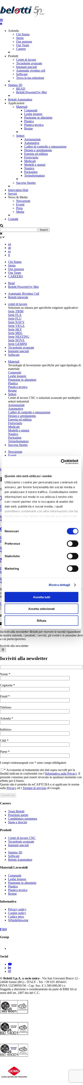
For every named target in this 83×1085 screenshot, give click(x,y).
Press (19, 208)
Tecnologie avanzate (29, 63)
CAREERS (15, 276)
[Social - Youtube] (10, 964)
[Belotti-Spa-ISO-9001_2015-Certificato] (14, 1014)
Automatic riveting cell (30, 70)
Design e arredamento (38, 150)
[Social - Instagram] (9, 971)
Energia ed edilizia (36, 153)
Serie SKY (15, 329)
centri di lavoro (17, 304)
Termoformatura (34, 175)
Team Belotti (16, 811)
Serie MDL (15, 333)
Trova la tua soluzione (30, 77)
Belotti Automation (20, 99)
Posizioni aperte (18, 815)
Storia (20, 38)
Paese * (5, 751)
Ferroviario (31, 157)
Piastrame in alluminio (38, 117)
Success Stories (26, 182)
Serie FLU (15, 318)
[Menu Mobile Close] (1, 24)
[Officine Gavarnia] (20, 948)
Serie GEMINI (17, 344)
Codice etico (16, 916)
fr (9, 255)
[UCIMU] (14, 1080)
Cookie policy (17, 913)
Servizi (12, 193)
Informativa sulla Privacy (61, 773)
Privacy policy (17, 909)
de (9, 247)
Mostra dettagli (59, 585)
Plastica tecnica (34, 125)
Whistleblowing (18, 920)
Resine (28, 128)
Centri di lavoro (26, 59)
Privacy (11, 788)
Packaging (30, 172)
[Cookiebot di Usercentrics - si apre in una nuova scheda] (60, 461)
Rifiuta (41, 620)
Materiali (21, 106)
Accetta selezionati (41, 608)
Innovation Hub (18, 190)
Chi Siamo (23, 34)
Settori (20, 135)
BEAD (20, 88)
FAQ (3, 929)
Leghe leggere (33, 114)
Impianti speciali (26, 67)
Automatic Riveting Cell (23, 293)
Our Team (22, 45)
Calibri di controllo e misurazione (45, 146)
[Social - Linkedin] (9, 968)
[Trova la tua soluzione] (1, 1)
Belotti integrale (18, 297)
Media (20, 211)
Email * (5, 696)
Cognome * (7, 685)
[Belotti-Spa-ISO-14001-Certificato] (14, 1036)
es (9, 251)
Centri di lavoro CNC (22, 838)
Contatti (13, 219)
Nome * (5, 674)
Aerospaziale (32, 139)
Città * (4, 740)
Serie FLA (15, 315)
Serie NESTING (18, 336)
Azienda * (6, 718)
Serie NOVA (16, 340)
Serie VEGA (16, 325)
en (9, 244)
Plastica (29, 121)
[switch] (72, 543)
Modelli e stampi (34, 164)
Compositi (30, 110)
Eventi (20, 204)
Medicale (30, 161)
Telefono (5, 707)
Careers (21, 48)
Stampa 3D (15, 85)
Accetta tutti (41, 597)
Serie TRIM (15, 311)
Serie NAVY (16, 322)
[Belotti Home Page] (22, 16)
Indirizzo (5, 729)
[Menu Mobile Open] (1, 20)
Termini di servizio (34, 788)
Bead (11, 283)
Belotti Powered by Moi (31, 92)
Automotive (31, 143)
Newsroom (23, 201)
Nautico (29, 168)
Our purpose (24, 41)
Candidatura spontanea (22, 818)
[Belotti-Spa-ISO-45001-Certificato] (14, 1058)
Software (22, 74)
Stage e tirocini (17, 822)
